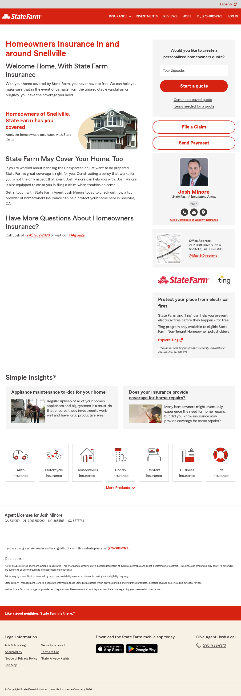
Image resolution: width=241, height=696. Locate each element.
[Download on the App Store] (110, 648)
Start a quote (194, 86)
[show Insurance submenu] (129, 16)
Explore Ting (168, 340)
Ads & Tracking (15, 645)
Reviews (170, 16)
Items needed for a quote (194, 106)
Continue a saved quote (193, 100)
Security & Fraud (53, 645)
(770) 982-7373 (212, 16)
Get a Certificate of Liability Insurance (194, 219)
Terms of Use (50, 652)
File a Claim (194, 127)
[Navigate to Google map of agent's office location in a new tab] (203, 212)
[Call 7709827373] (184, 212)
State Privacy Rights (55, 658)
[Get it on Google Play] (142, 648)
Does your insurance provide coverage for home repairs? (158, 395)
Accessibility (13, 652)
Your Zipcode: (174, 70)
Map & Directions (204, 255)
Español (226, 4)
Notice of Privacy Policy (21, 658)
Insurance (118, 16)
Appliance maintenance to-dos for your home (58, 392)
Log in (233, 16)
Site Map (11, 665)
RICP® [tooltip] (194, 203)
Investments (147, 16)
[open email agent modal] (194, 212)
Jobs (187, 16)
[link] (22, 16)
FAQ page (76, 235)
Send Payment (194, 143)
